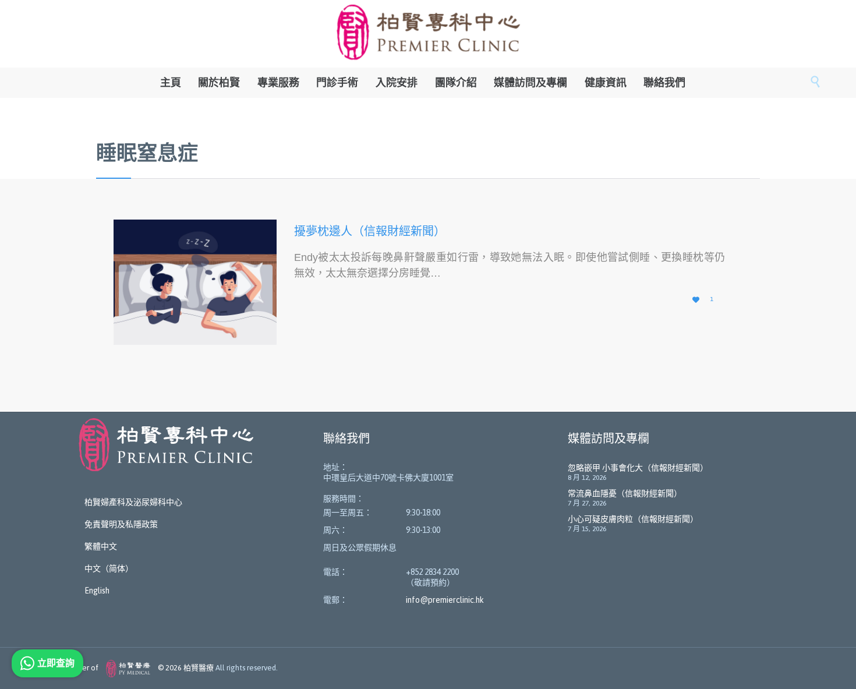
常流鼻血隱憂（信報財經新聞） (625, 493)
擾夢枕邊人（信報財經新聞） (369, 231)
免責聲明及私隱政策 (121, 524)
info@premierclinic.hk (445, 600)
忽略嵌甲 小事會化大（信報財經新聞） (638, 467)
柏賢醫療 (198, 667)
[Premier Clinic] (428, 34)
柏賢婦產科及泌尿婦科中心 (133, 502)
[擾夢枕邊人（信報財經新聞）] (195, 282)
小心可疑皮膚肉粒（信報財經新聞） (633, 519)
